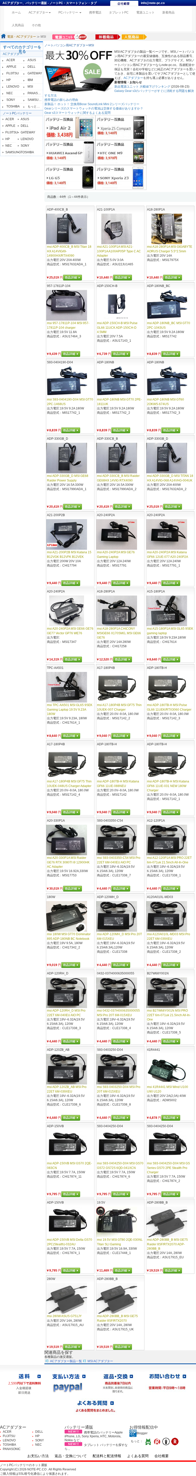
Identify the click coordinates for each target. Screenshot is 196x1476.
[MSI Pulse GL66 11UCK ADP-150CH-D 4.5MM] (116, 305)
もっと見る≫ (37, 106)
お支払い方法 (38, 1456)
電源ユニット (145, 12)
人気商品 (18, 25)
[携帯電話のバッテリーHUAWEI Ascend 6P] (69, 152)
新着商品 (168, 12)
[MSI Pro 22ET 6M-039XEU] (166, 916)
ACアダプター (12, 54)
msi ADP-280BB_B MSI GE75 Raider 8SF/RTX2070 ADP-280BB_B (167, 1244)
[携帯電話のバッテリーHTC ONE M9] (120, 152)
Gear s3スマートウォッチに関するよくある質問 (77, 113)
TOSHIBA (13, 106)
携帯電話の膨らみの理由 (61, 100)
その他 (36, 25)
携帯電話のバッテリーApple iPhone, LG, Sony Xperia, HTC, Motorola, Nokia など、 (94, 1436)
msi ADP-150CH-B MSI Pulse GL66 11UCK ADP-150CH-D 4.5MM (117, 327)
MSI (30, 86)
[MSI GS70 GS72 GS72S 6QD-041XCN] (116, 1145)
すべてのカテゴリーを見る (22, 49)
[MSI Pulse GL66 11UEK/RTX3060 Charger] (166, 687)
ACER (10, 60)
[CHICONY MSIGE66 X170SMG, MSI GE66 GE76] (116, 611)
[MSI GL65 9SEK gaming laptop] (166, 611)
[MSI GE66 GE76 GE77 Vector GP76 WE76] (66, 611)
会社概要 (161, 1456)
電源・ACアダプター (21, 36)
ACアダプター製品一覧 (66, 1361)
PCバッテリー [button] (68, 12)
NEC (9, 93)
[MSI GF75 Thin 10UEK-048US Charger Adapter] (66, 763)
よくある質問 (138, 1456)
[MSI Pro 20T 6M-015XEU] (116, 916)
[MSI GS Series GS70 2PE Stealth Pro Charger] (166, 1145)
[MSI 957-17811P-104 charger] (66, 305)
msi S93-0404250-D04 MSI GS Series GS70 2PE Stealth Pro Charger (168, 1168)
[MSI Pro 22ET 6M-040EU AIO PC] (116, 840)
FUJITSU (12, 73)
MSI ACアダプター (100, 1361)
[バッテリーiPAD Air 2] (69, 127)
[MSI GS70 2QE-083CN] (66, 1145)
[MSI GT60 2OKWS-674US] (166, 381)
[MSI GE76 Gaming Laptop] (116, 534)
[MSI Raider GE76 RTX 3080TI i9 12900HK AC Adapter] (66, 840)
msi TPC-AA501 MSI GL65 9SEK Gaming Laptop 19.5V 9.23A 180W (69, 709)
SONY (10, 100)
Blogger (142, 1433)
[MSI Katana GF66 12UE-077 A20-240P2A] (166, 534)
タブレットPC (119, 12)
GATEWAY (35, 73)
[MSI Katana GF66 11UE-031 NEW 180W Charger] (166, 763)
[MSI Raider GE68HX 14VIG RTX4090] (116, 458)
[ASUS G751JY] (66, 1298)
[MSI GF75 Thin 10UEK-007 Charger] (116, 687)
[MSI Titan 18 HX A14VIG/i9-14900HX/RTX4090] (66, 229)
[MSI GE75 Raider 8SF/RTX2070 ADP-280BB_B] (166, 1222)
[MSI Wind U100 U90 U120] (166, 1069)
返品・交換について (71, 1456)
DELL (31, 66)
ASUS (32, 60)
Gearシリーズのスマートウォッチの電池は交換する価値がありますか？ (93, 108)
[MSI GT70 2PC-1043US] (166, 305)
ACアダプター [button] (38, 12)
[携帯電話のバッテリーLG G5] (69, 177)
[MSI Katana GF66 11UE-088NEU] (116, 763)
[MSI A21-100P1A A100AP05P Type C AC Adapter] (116, 229)
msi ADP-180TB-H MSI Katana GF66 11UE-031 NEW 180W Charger (168, 786)
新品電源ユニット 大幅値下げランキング (142, 86)
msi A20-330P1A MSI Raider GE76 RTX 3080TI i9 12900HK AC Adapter (68, 862)
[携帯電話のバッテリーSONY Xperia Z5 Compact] (120, 127)
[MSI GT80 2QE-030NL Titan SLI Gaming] (116, 1222)
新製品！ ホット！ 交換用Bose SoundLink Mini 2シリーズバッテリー (91, 104)
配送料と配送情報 (107, 1456)
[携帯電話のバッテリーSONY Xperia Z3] (120, 177)
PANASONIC (36, 93)
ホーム (18, 12)
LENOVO (12, 86)
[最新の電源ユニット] (70, 36)
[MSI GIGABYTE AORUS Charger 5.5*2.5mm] (166, 229)
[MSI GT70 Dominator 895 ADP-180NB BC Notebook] (66, 916)
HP (8, 80)
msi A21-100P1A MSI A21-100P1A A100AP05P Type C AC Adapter (119, 251)
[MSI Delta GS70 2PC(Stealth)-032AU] (66, 1222)
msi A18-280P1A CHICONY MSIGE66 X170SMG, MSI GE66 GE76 (119, 633)
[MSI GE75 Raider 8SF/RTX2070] (116, 1298)
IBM (30, 80)
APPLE (11, 66)
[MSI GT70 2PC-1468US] (66, 381)
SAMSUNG (35, 100)
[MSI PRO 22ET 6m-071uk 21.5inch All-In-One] (166, 840)
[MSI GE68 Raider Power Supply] (66, 458)
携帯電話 (95, 12)
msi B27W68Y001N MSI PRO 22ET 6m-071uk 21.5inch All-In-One (169, 1015)
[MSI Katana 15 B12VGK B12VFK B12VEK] (66, 534)
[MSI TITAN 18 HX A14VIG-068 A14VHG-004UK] (166, 458)
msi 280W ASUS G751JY (64, 1316)
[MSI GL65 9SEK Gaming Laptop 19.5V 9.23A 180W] (66, 687)
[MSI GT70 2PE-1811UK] (116, 381)
